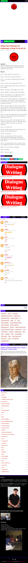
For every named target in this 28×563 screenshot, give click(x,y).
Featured (12, 327)
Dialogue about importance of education (9, 191)
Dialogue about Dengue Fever (7, 176)
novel (2, 334)
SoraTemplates (9, 561)
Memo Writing (5, 445)
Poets (9, 336)
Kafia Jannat (6, 270)
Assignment (15, 313)
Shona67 (6, 277)
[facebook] (26, 1)
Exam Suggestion (4, 327)
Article (9, 313)
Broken (5, 237)
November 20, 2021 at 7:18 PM (10, 230)
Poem (12, 334)
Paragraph (7, 334)
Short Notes (4, 338)
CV (20, 318)
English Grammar (4, 322)
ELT (15, 320)
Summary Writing (5, 471)
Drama (11, 320)
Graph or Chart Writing (20, 327)
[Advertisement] (14, 25)
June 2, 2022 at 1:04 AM (9, 263)
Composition (4, 401)
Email (19, 320)
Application (3, 313)
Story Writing (15, 338)
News (3, 447)
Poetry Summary (18, 334)
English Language (5, 325)
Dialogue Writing (5, 320)
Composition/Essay (5, 318)
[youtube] (25, 1)
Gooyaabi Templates (22, 561)
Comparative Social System (7, 399)
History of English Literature (7, 329)
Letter (24, 329)
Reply (6, 226)
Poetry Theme (4, 336)
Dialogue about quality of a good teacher (9, 206)
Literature (4, 443)
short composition (16, 336)
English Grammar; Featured (15, 322)
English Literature (14, 325)
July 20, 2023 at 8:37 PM (9, 271)
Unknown (6, 221)
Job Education (18, 329)
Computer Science (14, 318)
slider (9, 338)
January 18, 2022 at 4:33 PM (9, 238)
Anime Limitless (7, 262)
